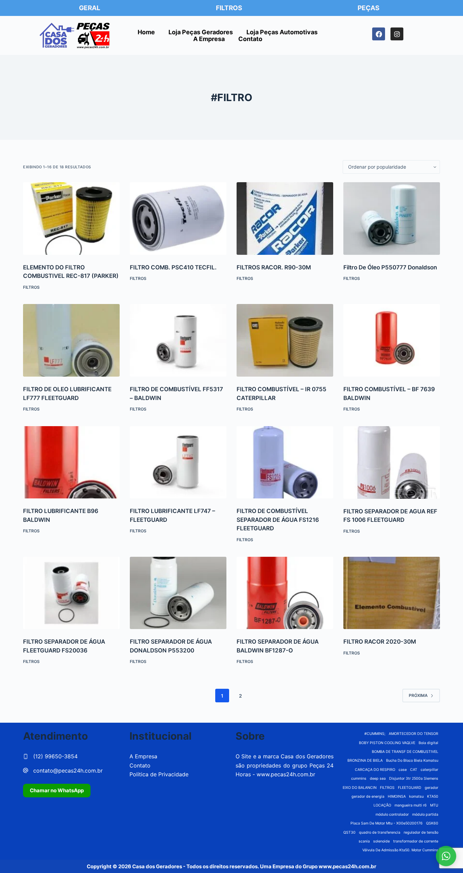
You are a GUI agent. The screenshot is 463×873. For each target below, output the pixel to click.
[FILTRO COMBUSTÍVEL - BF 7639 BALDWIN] (391, 340)
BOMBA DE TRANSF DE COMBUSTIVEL (405, 751)
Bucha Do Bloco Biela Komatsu (412, 760)
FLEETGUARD (409, 787)
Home (146, 32)
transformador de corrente (415, 841)
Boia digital (428, 743)
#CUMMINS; (374, 734)
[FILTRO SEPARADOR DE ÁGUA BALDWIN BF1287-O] (285, 593)
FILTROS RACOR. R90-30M (274, 267)
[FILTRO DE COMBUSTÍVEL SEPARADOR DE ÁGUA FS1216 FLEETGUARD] (285, 462)
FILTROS (387, 787)
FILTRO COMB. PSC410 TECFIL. (173, 267)
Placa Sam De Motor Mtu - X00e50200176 (386, 823)
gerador (431, 787)
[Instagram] (396, 33)
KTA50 (432, 796)
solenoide (381, 841)
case (403, 769)
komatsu (416, 796)
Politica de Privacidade (158, 774)
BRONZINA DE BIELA (365, 760)
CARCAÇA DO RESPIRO (375, 769)
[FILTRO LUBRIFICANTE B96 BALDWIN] (71, 462)
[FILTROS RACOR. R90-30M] (285, 218)
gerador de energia (367, 796)
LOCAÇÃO (382, 805)
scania (364, 841)
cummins (358, 778)
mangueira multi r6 (411, 805)
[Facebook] (378, 33)
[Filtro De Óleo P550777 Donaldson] (391, 218)
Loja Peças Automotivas (282, 32)
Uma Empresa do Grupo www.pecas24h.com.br (318, 866)
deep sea (378, 778)
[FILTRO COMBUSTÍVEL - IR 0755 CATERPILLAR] (285, 340)
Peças (368, 8)
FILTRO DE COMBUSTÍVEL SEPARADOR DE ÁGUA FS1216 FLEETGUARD (278, 520)
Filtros (229, 8)
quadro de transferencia (379, 832)
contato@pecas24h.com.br (68, 770)
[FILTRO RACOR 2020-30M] (391, 593)
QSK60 (432, 823)
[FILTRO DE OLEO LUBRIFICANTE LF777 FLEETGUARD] (71, 340)
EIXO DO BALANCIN (360, 787)
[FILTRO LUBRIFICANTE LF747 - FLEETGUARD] (178, 462)
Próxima (418, 695)
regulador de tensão (421, 832)
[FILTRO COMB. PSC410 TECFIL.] (178, 218)
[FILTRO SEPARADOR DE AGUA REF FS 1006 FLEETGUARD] (391, 462)
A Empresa (209, 39)
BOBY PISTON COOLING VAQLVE (387, 743)
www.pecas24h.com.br (286, 774)
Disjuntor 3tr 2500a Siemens (413, 778)
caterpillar (429, 769)
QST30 (349, 832)
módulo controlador (392, 814)
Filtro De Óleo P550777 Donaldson (390, 267)
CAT (413, 769)
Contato (250, 39)
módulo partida (425, 814)
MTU (434, 805)
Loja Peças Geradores (200, 32)
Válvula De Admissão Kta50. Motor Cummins (400, 850)
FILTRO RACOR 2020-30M (379, 641)
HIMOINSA (397, 796)
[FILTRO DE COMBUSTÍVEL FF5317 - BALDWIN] (178, 340)
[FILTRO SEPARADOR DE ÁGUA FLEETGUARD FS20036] (71, 593)
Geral (89, 8)
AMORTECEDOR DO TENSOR (413, 734)
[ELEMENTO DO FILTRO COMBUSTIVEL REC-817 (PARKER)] (71, 218)
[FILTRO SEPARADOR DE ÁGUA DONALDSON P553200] (178, 593)
